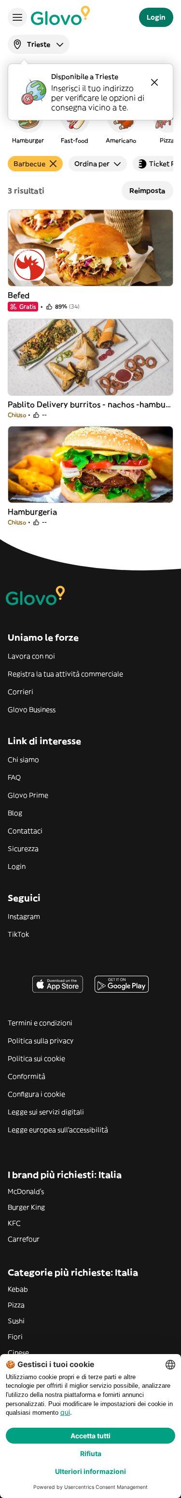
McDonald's (26, 1191)
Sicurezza (23, 848)
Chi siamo (23, 759)
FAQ (14, 777)
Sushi (16, 1321)
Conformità (26, 1076)
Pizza (16, 1305)
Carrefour (24, 1239)
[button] (28, 122)
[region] (90, 122)
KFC (14, 1223)
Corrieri (20, 691)
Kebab (18, 1289)
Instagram (24, 916)
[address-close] (154, 82)
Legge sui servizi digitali (46, 1112)
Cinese (18, 1352)
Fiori (15, 1336)
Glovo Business (32, 709)
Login (17, 866)
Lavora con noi (31, 656)
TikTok (18, 934)
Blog (15, 813)
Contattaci (25, 830)
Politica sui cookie (36, 1058)
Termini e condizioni (40, 1023)
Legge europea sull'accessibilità (58, 1129)
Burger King (26, 1207)
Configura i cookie (36, 1094)
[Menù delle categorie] (17, 17)
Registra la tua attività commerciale (65, 674)
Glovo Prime (28, 795)
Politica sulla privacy (40, 1040)
